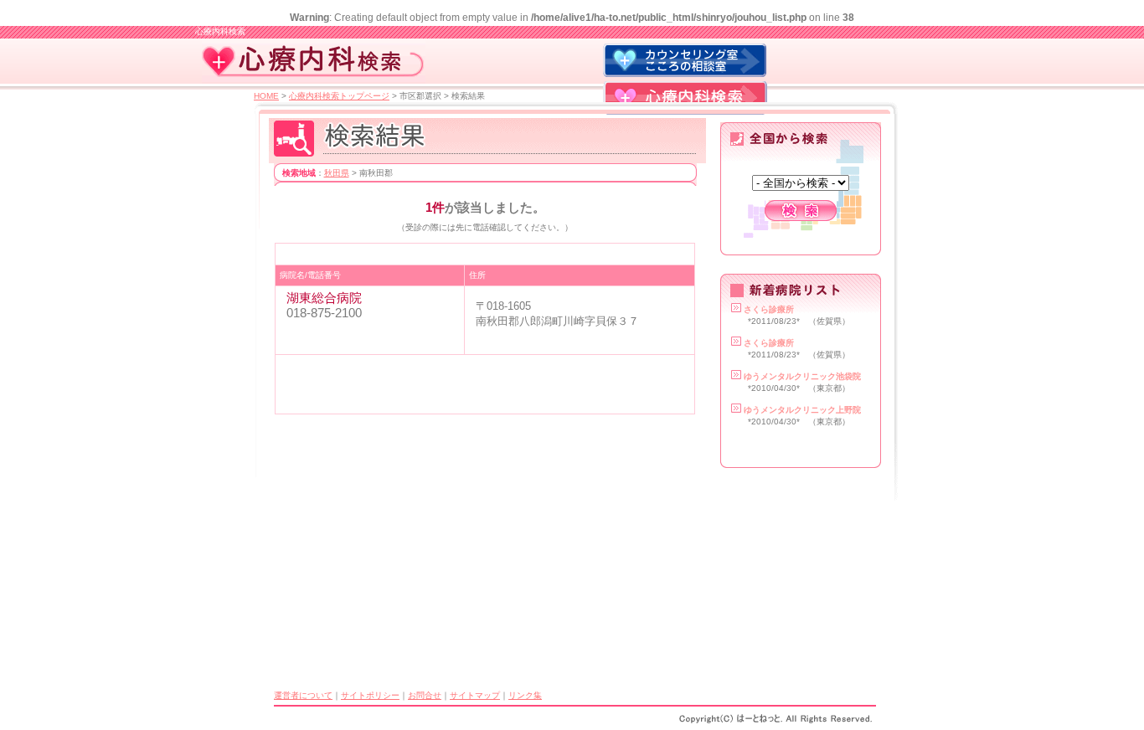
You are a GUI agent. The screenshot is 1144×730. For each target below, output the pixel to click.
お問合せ (424, 695)
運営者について (303, 695)
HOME (266, 95)
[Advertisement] (476, 254)
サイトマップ (475, 695)
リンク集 (525, 695)
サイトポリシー (370, 695)
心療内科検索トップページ (339, 95)
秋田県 (336, 172)
